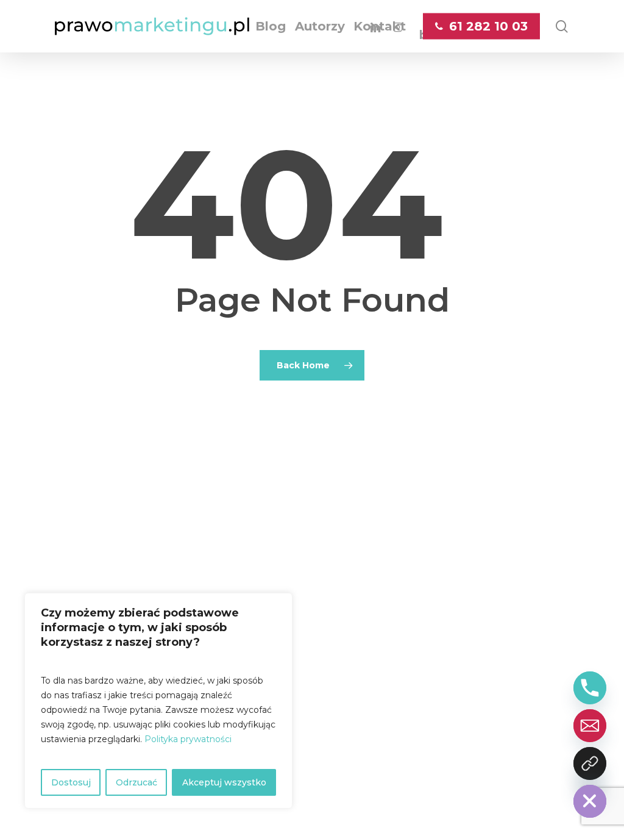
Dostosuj (71, 782)
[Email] (589, 725)
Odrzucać (136, 782)
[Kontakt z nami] (589, 763)
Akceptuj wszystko (224, 782)
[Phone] (589, 687)
